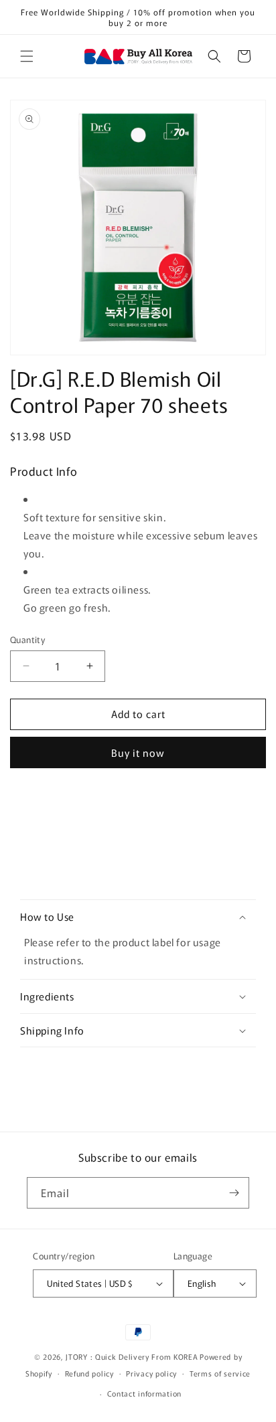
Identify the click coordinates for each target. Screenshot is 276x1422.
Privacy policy (151, 1373)
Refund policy (89, 1373)
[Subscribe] (234, 1193)
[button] (27, 56)
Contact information (144, 1393)
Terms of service (220, 1373)
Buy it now (138, 752)
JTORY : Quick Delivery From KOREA (132, 1356)
